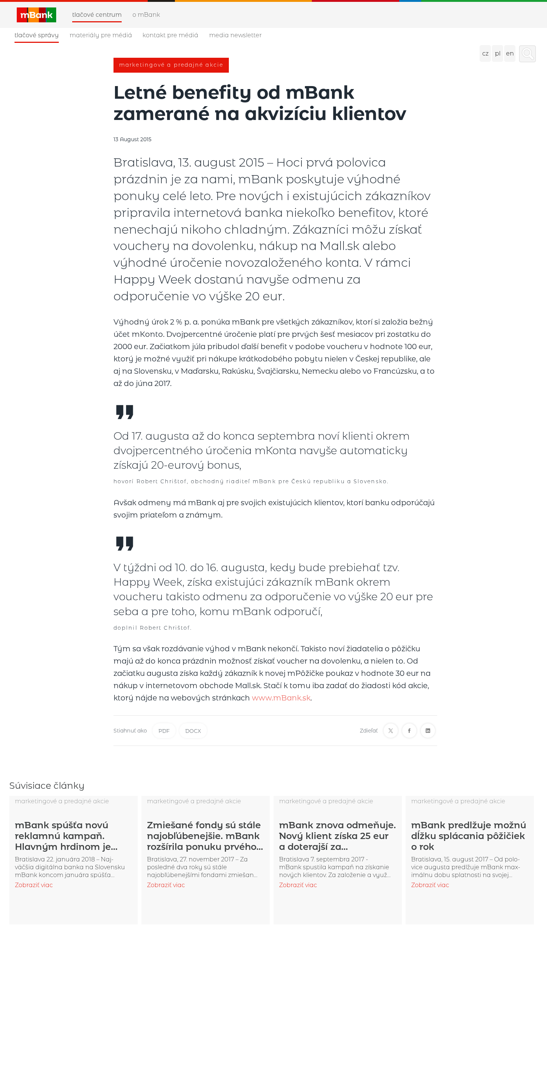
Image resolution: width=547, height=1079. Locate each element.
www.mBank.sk (281, 697)
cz (485, 53)
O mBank (146, 14)
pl (497, 53)
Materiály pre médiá (101, 35)
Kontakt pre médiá (170, 35)
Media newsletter (235, 35)
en (510, 53)
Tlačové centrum (97, 14)
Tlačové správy (37, 35)
